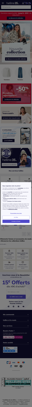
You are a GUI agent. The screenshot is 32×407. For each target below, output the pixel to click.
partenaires (20, 188)
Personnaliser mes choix (16, 213)
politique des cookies (12, 209)
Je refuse (16, 217)
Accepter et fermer (16, 221)
